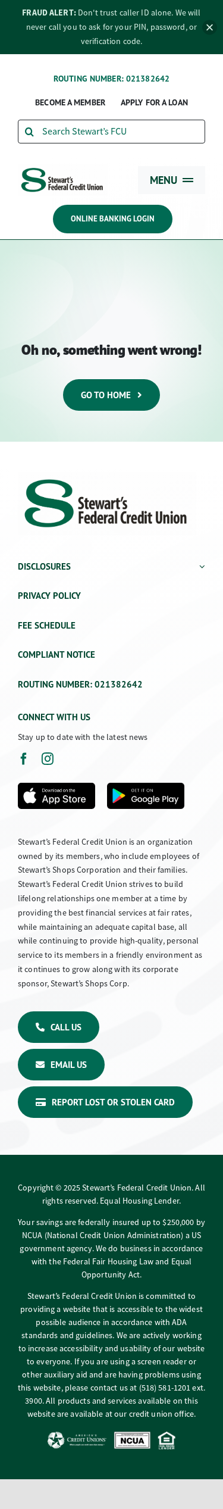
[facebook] (24, 759)
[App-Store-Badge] (56, 787)
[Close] (209, 27)
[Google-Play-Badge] (145, 787)
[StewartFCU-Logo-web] (63, 169)
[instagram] (48, 759)
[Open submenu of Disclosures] (200, 567)
